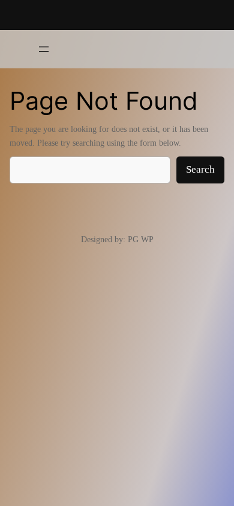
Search (200, 169)
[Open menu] (44, 49)
